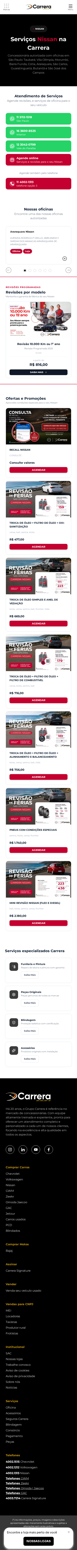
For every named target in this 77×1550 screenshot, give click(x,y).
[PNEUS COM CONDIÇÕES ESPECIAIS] (38, 806)
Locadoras (13, 1316)
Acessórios (13, 1413)
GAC (9, 1208)
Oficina (11, 1407)
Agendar (38, 470)
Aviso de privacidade (20, 1376)
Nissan (10, 1185)
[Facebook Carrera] (48, 1149)
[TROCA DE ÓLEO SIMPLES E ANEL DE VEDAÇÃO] (38, 576)
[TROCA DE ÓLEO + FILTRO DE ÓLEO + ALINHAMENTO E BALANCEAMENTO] (38, 729)
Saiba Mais (30, 975)
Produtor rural (16, 1327)
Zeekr (10, 1196)
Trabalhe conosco (18, 1364)
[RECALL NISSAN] (38, 426)
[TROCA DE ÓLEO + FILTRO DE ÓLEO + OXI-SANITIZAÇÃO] (38, 499)
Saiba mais (36, 372)
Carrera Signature (18, 1270)
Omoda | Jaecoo (25, 1488)
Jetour (10, 1213)
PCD (9, 1225)
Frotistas (12, 1333)
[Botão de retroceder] (8, 270)
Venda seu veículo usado (23, 1290)
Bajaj (9, 1250)
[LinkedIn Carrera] (23, 1149)
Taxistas (11, 1322)
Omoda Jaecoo (16, 1202)
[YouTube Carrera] (36, 1149)
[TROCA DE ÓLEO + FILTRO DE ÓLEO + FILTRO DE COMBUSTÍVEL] (38, 653)
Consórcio (13, 1430)
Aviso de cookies (17, 1370)
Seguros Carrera (17, 1419)
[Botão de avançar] (68, 270)
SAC (8, 1353)
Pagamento (14, 1436)
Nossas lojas (14, 1359)
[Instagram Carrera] (10, 1149)
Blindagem (14, 1424)
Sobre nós (13, 1382)
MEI (8, 1310)
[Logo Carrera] (38, 7)
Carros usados (16, 1219)
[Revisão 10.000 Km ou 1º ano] (38, 320)
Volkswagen (14, 1179)
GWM (10, 1191)
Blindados (13, 1230)
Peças (10, 1441)
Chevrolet (13, 1173)
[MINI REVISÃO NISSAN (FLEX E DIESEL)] (38, 879)
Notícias (11, 1387)
